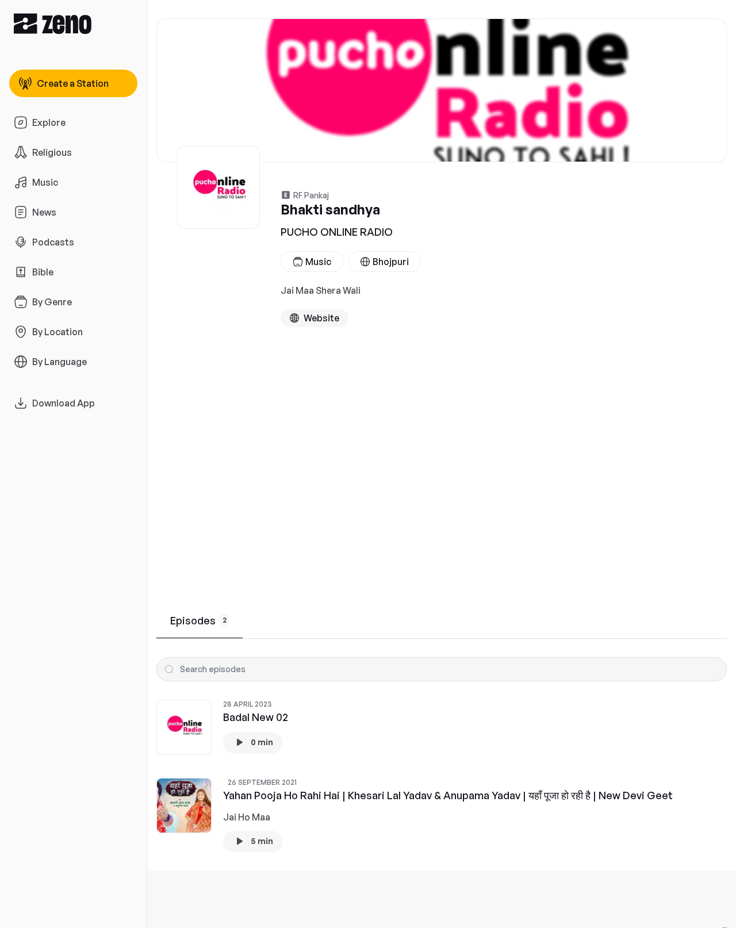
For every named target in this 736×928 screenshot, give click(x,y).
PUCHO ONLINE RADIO (337, 231)
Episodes (198, 620)
